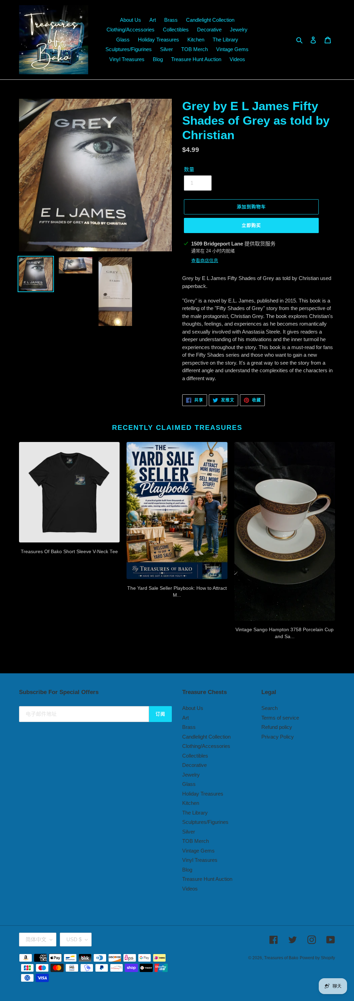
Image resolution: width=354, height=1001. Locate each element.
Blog (187, 870)
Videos (190, 889)
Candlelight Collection (206, 737)
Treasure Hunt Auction (207, 879)
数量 (189, 169)
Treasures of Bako (281, 957)
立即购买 (251, 225)
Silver (188, 832)
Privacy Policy (277, 737)
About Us (192, 708)
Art (185, 718)
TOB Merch (195, 841)
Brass (189, 727)
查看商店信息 (204, 260)
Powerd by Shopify (317, 957)
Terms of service (280, 718)
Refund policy (276, 727)
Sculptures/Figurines (205, 822)
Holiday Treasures (202, 794)
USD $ (74, 939)
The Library (195, 813)
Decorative (194, 765)
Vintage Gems (198, 851)
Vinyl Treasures (199, 860)
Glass (189, 784)
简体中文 (36, 939)
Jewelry (191, 775)
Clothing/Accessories (206, 746)
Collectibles (195, 756)
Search (269, 708)
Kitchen (190, 803)
